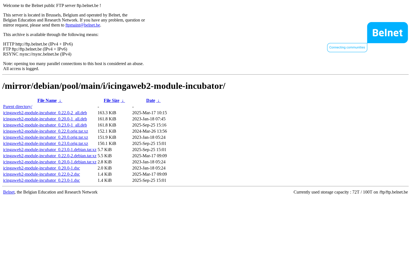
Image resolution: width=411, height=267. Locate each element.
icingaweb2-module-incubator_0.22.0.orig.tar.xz (45, 131)
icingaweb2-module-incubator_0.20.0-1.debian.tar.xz (49, 161)
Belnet (9, 192)
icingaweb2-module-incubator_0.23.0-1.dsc (41, 180)
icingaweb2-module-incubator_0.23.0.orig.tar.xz (45, 143)
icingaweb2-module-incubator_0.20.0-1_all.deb (45, 118)
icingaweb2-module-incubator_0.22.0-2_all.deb (45, 112)
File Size (111, 100)
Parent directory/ (17, 106)
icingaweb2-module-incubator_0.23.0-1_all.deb (45, 125)
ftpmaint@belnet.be (82, 25)
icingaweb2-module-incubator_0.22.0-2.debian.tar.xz (49, 155)
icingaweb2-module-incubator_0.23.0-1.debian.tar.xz (49, 149)
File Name (47, 100)
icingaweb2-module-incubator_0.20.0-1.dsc (41, 168)
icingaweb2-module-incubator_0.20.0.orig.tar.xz (45, 137)
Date (150, 100)
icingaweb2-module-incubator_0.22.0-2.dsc (41, 174)
